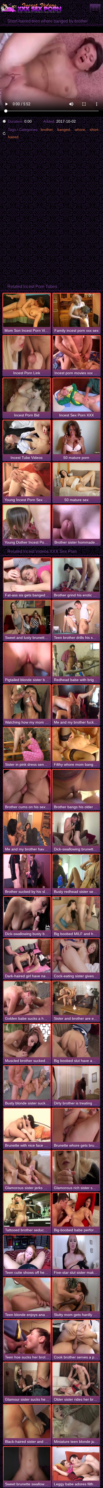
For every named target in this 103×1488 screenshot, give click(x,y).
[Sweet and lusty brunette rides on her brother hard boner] (27, 617)
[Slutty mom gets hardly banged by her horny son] (76, 1294)
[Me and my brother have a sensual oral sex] (27, 829)
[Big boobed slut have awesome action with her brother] (76, 1040)
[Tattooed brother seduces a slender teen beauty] (27, 1210)
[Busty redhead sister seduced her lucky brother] (76, 871)
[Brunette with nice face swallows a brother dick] (27, 1125)
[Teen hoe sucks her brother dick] (27, 1336)
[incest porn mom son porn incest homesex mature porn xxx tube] (95, 8)
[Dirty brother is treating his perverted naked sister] (76, 1082)
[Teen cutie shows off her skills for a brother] (27, 1252)
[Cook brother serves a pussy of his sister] (76, 1336)
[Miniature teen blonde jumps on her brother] (76, 1421)
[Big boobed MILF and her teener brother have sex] (76, 913)
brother (47, 129)
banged (63, 129)
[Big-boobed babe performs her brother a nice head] (76, 1210)
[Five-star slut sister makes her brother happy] (76, 1252)
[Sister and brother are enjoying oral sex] (76, 998)
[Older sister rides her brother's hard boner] (76, 1379)
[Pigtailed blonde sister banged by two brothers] (27, 659)
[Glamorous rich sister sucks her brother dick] (76, 1167)
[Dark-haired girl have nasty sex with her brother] (27, 956)
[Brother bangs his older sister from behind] (76, 786)
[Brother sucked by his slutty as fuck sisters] (27, 871)
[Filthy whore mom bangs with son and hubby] (76, 744)
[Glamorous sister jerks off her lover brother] (27, 1167)
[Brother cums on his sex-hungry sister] (27, 786)
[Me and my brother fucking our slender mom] (76, 702)
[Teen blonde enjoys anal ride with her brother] (27, 1294)
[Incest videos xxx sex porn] (31, 8)
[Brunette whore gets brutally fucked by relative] (76, 1125)
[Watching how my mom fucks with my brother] (27, 702)
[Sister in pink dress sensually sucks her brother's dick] (27, 744)
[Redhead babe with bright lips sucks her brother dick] (76, 659)
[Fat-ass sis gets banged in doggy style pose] (27, 575)
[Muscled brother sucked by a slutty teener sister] (27, 1040)
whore (80, 129)
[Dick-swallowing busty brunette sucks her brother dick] (27, 913)
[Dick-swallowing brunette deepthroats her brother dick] (76, 829)
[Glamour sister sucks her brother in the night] (27, 1379)
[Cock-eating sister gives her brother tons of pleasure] (76, 956)
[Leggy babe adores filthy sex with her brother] (76, 1463)
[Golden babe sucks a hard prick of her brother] (27, 998)
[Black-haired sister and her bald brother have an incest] (27, 1421)
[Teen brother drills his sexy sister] (76, 617)
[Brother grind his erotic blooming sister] (76, 575)
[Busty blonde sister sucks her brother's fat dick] (27, 1082)
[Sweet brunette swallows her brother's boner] (27, 1463)
